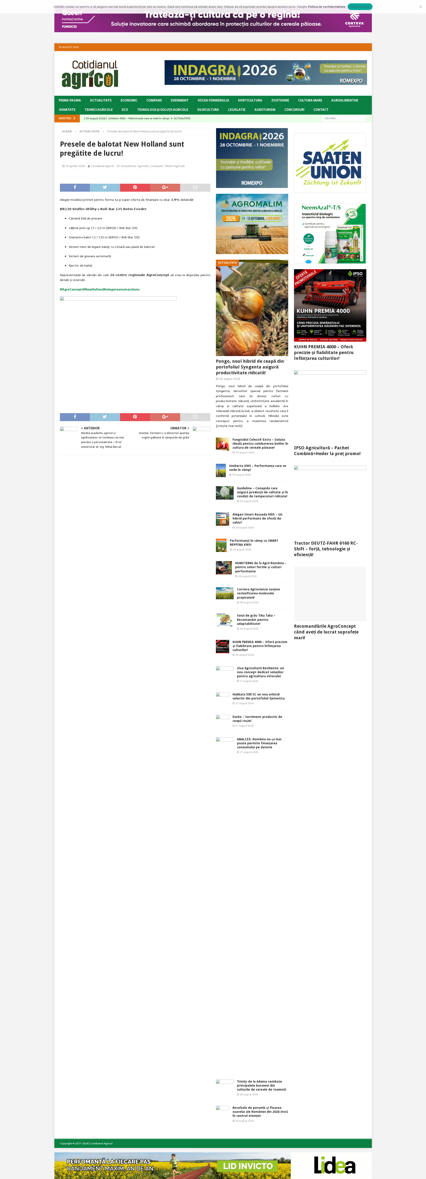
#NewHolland (93, 289)
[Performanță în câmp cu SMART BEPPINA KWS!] (221, 545)
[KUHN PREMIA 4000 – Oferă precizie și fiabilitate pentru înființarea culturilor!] (222, 646)
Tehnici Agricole (99, 109)
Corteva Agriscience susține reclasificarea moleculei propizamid (258, 593)
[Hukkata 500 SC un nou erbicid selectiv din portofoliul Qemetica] (222, 699)
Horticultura (250, 100)
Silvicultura (208, 109)
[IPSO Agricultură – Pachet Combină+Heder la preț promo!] (330, 406)
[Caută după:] (344, 118)
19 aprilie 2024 (75, 166)
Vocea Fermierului (213, 100)
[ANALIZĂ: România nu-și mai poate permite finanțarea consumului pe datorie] (225, 903)
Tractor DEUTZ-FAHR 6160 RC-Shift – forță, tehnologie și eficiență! (326, 548)
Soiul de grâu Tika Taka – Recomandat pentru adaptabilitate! (256, 619)
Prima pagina (70, 100)
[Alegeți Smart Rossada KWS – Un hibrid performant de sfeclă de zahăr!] (222, 519)
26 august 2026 (249, 1094)
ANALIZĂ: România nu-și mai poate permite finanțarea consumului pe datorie (259, 743)
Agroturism (264, 109)
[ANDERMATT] (330, 261)
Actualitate (101, 100)
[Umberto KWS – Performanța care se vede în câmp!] (221, 470)
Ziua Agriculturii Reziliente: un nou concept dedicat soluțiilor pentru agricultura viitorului (260, 672)
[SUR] (330, 190)
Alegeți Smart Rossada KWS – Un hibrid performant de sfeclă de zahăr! (257, 518)
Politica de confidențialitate (326, 6)
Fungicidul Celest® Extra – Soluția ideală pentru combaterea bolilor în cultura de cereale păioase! (260, 443)
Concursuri (294, 109)
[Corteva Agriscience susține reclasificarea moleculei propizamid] (225, 593)
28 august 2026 (247, 576)
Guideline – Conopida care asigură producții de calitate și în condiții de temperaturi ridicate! (262, 492)
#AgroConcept (71, 289)
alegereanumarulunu (123, 289)
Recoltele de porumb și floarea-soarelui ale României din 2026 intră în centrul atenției (260, 1111)
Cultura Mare (310, 100)
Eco (125, 109)
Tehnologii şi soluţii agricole (162, 109)
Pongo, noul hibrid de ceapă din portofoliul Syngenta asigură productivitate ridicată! (250, 366)
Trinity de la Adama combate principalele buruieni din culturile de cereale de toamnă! (261, 1085)
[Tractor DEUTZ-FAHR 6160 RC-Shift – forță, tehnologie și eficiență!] (330, 502)
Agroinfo (143, 166)
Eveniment (180, 100)
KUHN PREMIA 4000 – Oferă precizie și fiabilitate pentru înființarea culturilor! (260, 646)
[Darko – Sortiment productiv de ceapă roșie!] (222, 721)
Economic (129, 100)
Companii (154, 100)
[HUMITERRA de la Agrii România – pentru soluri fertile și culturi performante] (224, 567)
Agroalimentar (344, 100)
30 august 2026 (229, 378)
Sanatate (67, 109)
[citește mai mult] (229, 425)
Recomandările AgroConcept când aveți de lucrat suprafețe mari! (326, 631)
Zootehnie (280, 100)
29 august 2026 (249, 501)
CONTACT (321, 109)
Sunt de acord (360, 6)
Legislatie (236, 109)
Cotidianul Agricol (102, 166)
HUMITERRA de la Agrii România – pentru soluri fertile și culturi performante (260, 567)
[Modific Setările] (420, 6)
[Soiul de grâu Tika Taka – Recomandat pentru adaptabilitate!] (225, 620)
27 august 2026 (249, 681)
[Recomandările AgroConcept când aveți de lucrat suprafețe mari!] (330, 594)
